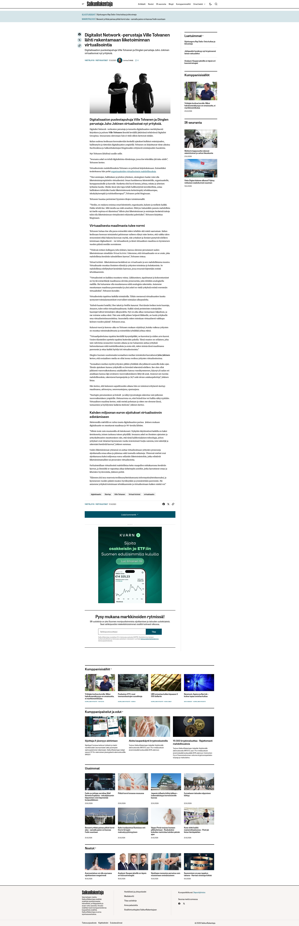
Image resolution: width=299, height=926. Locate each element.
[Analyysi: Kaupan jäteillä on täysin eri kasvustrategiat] (133, 861)
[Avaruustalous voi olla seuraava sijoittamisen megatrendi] (100, 861)
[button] (83, 4)
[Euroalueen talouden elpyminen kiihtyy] (199, 781)
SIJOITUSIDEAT (88, 14)
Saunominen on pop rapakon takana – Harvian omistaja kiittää (198, 874)
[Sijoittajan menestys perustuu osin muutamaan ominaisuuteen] (166, 861)
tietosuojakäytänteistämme (150, 639)
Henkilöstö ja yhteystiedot (135, 891)
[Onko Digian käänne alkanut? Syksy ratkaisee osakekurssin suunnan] (200, 168)
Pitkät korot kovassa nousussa (131, 793)
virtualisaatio (149, 494)
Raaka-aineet (168, 701)
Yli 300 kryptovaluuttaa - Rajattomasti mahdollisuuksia (193, 742)
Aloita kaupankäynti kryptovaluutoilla (148, 740)
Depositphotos (199, 892)
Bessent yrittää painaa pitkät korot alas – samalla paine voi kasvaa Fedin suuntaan (130, 18)
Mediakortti (129, 896)
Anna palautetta (131, 905)
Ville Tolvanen (119, 494)
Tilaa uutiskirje (130, 900)
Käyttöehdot (103, 922)
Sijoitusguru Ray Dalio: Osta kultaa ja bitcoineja (117, 14)
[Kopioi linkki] (79, 45)
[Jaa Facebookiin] (79, 34)
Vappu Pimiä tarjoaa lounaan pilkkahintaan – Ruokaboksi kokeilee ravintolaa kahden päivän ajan (165, 831)
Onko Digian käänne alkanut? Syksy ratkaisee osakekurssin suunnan (199, 181)
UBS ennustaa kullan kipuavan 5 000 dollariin (164, 695)
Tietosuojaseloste (89, 922)
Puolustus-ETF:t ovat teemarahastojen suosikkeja (130, 695)
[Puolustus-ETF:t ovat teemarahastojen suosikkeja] (133, 682)
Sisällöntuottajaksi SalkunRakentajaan (140, 909)
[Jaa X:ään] (79, 40)
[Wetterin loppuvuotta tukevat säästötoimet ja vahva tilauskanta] (200, 138)
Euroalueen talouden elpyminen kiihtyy (197, 794)
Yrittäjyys (89, 60)
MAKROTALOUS (88, 19)
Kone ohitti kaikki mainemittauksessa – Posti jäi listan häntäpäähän (196, 829)
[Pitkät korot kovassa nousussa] (133, 781)
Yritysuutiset (101, 60)
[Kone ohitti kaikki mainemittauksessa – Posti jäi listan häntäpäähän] (199, 816)
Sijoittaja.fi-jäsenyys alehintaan (101, 740)
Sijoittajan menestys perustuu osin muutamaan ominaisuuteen (165, 874)
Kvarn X (133, 701)
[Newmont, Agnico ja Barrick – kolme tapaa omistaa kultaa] (199, 682)
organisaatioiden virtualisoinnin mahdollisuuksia (133, 171)
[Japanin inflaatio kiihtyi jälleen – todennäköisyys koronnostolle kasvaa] (166, 781)
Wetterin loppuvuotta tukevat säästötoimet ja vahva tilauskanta (198, 152)
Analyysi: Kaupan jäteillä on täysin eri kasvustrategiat (200, 62)
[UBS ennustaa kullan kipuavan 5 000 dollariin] (166, 682)
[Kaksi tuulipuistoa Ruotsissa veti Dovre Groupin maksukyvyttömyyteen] (133, 816)
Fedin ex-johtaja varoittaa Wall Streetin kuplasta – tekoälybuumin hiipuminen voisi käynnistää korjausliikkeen (99, 796)
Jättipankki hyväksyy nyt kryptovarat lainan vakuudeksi (200, 52)
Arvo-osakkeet (188, 701)
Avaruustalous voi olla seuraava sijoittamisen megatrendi (98, 874)
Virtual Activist (134, 494)
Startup (108, 494)
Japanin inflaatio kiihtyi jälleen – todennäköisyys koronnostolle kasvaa (164, 795)
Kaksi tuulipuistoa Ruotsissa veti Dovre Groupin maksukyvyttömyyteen (131, 829)
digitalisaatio (96, 494)
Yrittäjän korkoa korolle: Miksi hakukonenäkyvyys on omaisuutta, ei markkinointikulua (199, 105)
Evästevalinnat (116, 922)
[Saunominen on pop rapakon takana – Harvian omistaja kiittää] (199, 861)
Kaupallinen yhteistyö (91, 701)
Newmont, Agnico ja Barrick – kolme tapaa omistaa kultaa (196, 695)
